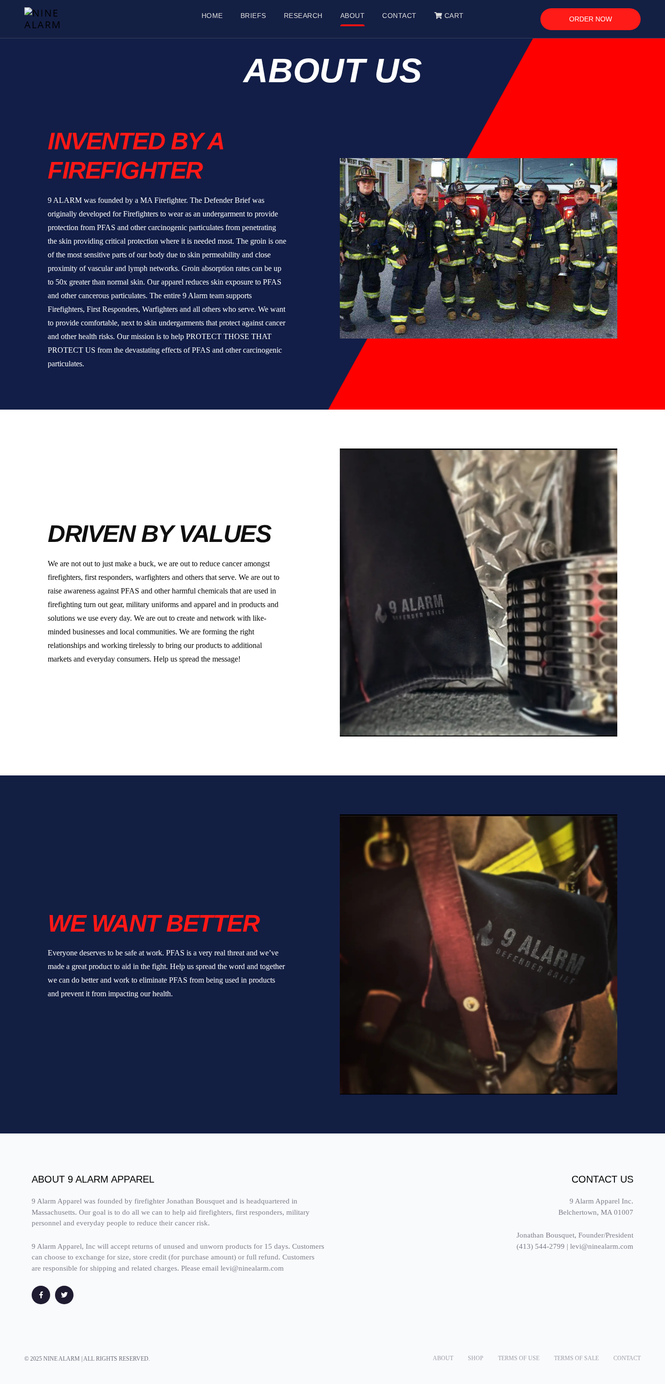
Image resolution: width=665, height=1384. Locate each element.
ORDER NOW (590, 19)
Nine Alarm (61, 1358)
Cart (453, 15)
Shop (475, 1358)
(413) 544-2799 (541, 1246)
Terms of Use (518, 1358)
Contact (627, 1358)
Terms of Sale (576, 1358)
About (443, 1358)
